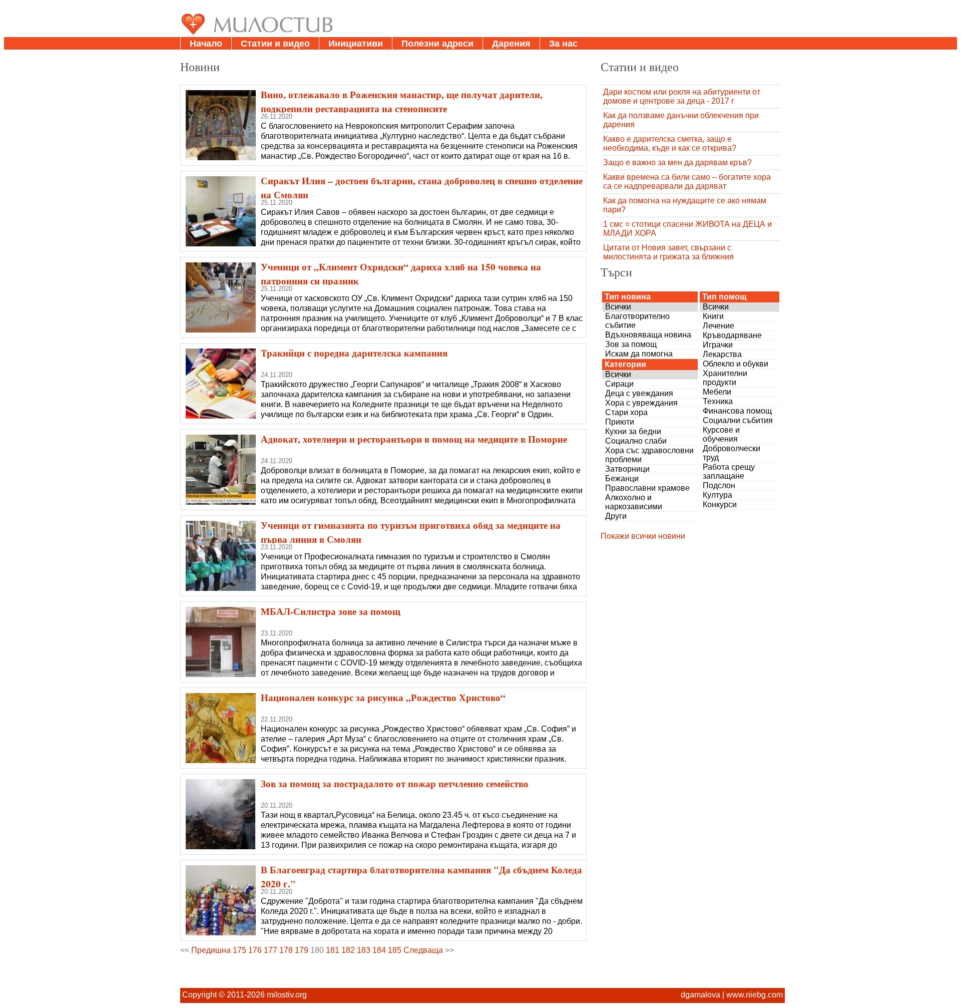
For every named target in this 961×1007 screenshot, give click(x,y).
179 (301, 950)
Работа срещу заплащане (729, 471)
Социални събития (738, 420)
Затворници (627, 469)
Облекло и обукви (735, 364)
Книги (713, 316)
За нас (563, 44)
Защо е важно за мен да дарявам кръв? (677, 162)
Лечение (718, 325)
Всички (618, 306)
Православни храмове (647, 488)
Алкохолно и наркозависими (633, 502)
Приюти (619, 422)
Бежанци (622, 478)
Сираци (619, 384)
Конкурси (720, 504)
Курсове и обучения (721, 434)
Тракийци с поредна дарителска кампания (354, 353)
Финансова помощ (737, 411)
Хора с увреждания (641, 403)
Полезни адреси (437, 44)
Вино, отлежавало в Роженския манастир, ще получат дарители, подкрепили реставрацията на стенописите (402, 102)
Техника (718, 401)
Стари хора (626, 412)
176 (255, 950)
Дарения (511, 44)
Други (616, 516)
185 (394, 950)
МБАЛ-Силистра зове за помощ (330, 611)
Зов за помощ (631, 344)
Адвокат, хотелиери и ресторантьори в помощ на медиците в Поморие (414, 439)
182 (348, 950)
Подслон (719, 485)
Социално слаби (636, 441)
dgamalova (700, 994)
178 (286, 950)
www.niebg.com (754, 994)
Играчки (718, 345)
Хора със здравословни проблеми (649, 455)
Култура (717, 495)
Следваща (423, 950)
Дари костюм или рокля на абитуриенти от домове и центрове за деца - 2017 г (681, 96)
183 (363, 950)
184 (379, 950)
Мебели (717, 392)
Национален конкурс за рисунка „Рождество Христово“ (383, 698)
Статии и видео (275, 44)
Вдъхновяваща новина (648, 334)
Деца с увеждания (639, 393)
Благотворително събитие (637, 320)
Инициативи (355, 44)
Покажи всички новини (643, 536)
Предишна (211, 950)
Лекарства (722, 354)
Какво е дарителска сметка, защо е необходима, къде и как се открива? (669, 143)
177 (270, 950)
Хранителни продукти (725, 378)
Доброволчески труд (731, 453)
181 (332, 950)
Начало (206, 44)
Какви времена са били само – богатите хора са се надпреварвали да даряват (687, 181)
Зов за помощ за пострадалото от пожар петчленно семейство (395, 784)
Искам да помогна (639, 354)
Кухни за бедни (633, 431)
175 (239, 950)
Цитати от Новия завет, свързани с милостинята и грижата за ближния (668, 252)
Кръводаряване (732, 335)
